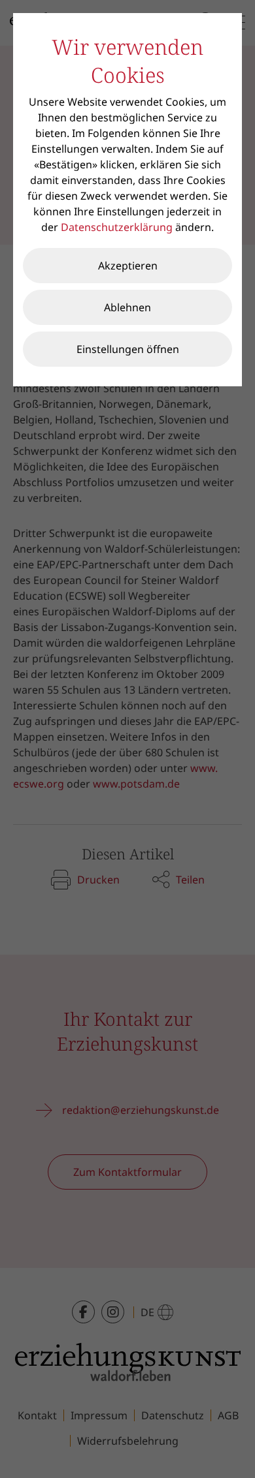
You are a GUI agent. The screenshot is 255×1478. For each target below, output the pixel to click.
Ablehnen (127, 307)
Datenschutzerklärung (117, 227)
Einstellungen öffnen (127, 349)
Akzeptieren (128, 265)
